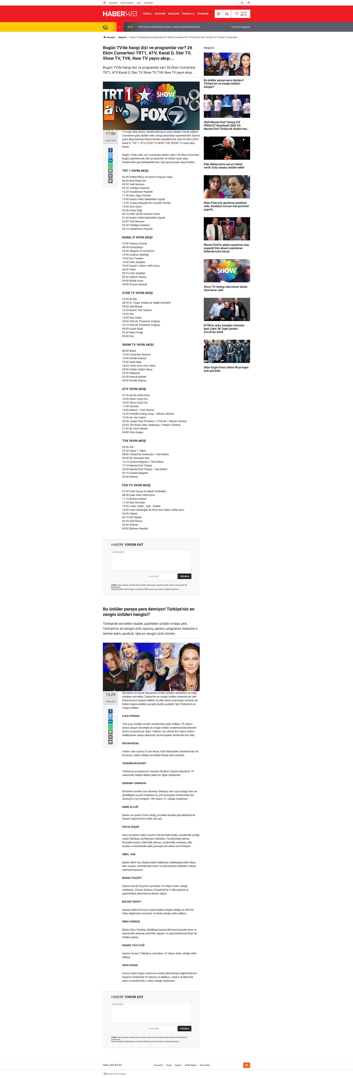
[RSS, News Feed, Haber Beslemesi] (246, 1065)
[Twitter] (110, 155)
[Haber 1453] (120, 13)
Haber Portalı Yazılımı (117, 1074)
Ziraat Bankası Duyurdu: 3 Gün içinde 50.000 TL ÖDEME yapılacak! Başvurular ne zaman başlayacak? (175, 27)
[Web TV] (242, 2)
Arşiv (139, 3)
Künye (169, 1065)
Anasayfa (158, 1065)
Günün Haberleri (127, 3)
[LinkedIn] (110, 160)
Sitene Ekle (148, 3)
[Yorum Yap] (110, 181)
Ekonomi (160, 13)
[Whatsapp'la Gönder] (110, 165)
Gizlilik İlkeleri (191, 1065)
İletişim (178, 1065)
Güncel (147, 13)
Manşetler (113, 3)
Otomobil (203, 13)
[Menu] (218, 14)
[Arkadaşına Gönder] (110, 170)
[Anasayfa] (104, 3)
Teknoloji (188, 13)
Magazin (173, 13)
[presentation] (112, 27)
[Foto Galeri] (248, 2)
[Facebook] (110, 150)
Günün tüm (240, 27)
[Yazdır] (110, 176)
